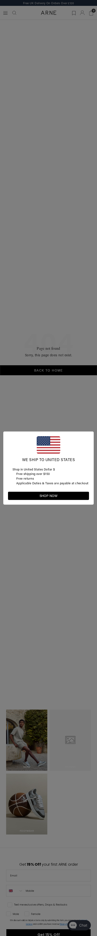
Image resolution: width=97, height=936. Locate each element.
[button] (85, 495)
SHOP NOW (48, 495)
